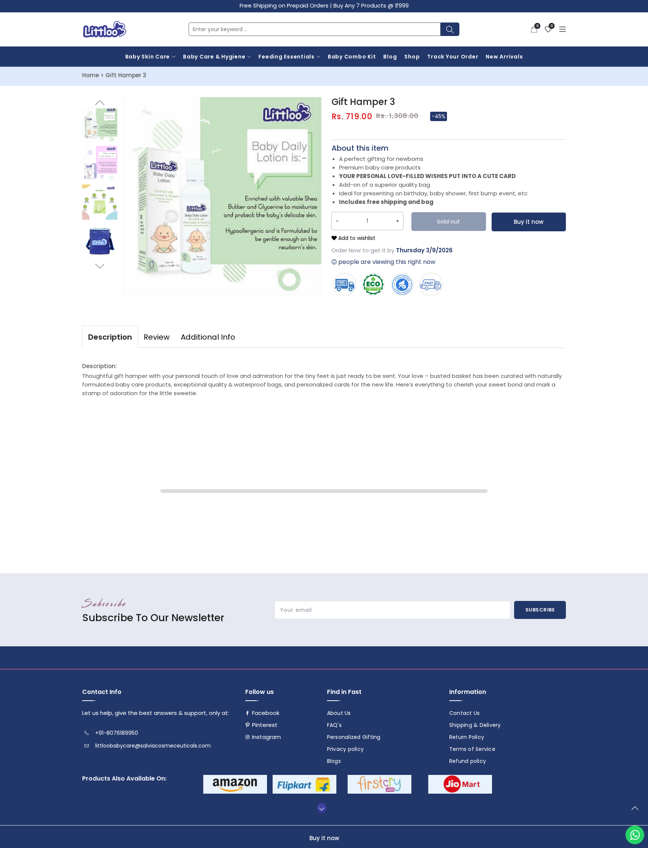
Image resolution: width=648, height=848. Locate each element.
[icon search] (450, 29)
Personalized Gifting (354, 737)
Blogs (334, 761)
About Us (339, 713)
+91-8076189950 (116, 733)
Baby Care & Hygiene (214, 56)
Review (157, 337)
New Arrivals (504, 56)
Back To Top (636, 811)
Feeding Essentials (286, 56)
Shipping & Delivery (475, 725)
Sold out (448, 221)
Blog (390, 56)
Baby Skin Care (147, 56)
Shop (412, 56)
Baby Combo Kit (352, 56)
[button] (534, 29)
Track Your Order (452, 56)
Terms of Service (472, 749)
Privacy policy (345, 749)
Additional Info (208, 337)
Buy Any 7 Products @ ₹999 (371, 5)
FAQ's (334, 725)
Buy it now (528, 222)
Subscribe (540, 609)
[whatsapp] (635, 835)
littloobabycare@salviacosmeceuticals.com (153, 745)
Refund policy (467, 761)
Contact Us (464, 713)
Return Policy (466, 737)
